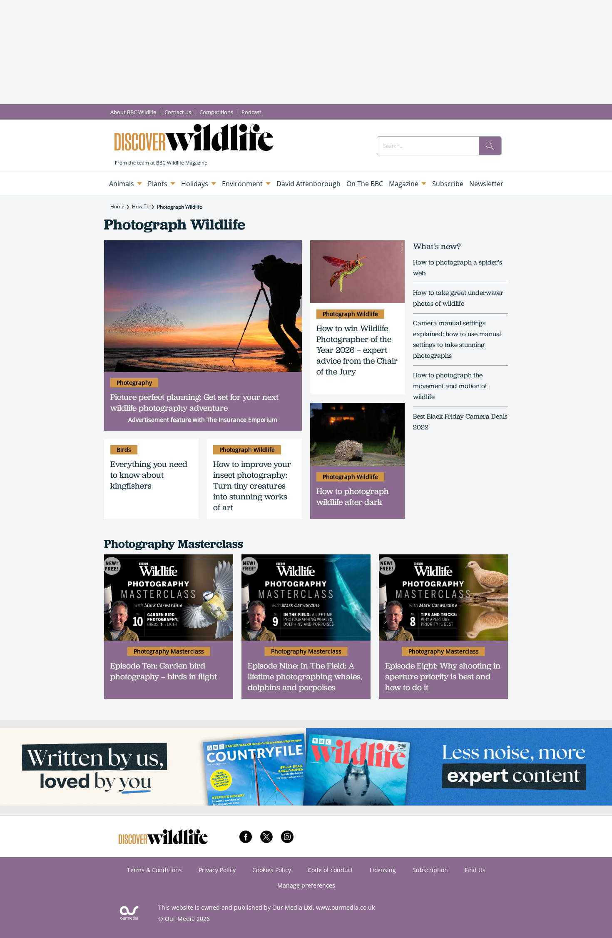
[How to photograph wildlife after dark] (357, 434)
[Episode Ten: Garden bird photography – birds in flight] (168, 597)
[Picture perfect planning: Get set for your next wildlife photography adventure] (203, 306)
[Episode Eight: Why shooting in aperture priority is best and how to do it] (443, 597)
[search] (490, 146)
